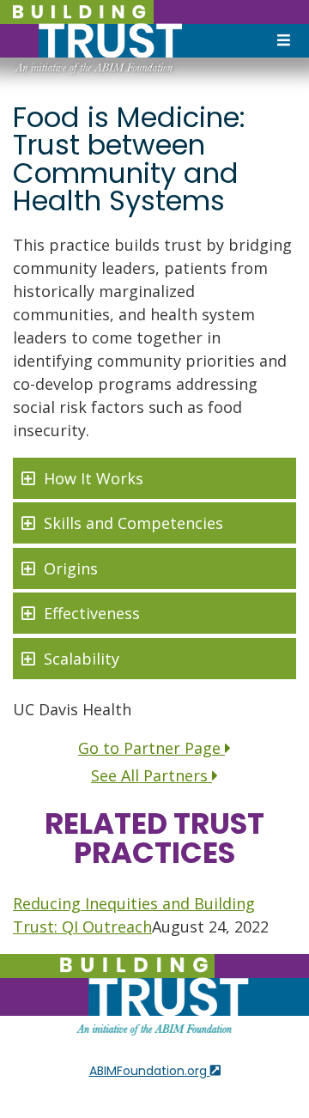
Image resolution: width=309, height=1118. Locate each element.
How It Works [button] (93, 478)
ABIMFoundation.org (149, 1070)
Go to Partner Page (151, 748)
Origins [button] (71, 568)
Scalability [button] (81, 658)
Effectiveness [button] (92, 613)
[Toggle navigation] (283, 41)
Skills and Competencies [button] (133, 523)
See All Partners (151, 775)
